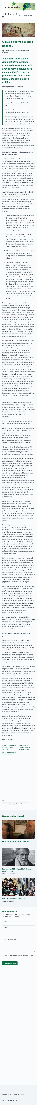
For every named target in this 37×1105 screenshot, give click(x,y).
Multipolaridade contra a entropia (13, 899)
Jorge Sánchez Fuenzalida (19, 804)
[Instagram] (3, 16)
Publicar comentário (10, 963)
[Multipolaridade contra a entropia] (18, 887)
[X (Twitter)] (5, 14)
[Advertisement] (18, 776)
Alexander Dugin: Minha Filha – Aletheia (15, 841)
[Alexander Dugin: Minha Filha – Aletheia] (18, 829)
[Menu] (34, 6)
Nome (6, 921)
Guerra (5, 804)
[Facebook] (16, 14)
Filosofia (5, 52)
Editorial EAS (11, 740)
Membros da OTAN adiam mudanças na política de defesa (24, 747)
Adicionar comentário (10, 939)
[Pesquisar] (20, 15)
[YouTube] (8, 14)
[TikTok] (11, 14)
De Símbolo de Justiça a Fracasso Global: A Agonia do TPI (9, 747)
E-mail (6, 927)
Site (5, 933)
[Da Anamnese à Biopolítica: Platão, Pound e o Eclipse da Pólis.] (18, 857)
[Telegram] (3, 14)
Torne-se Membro (28, 15)
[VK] (13, 14)
